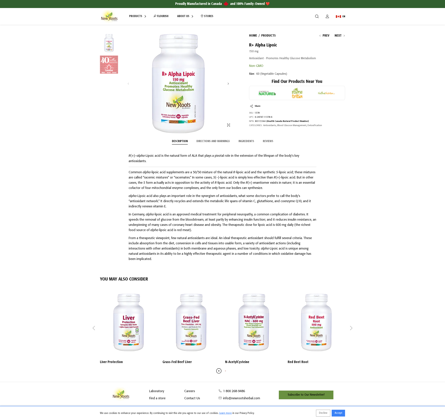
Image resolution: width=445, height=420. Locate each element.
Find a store (157, 398)
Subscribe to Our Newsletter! (306, 394)
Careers (189, 391)
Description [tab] (180, 141)
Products (268, 35)
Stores (208, 16)
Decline (323, 413)
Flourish (162, 16)
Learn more (225, 413)
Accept (338, 413)
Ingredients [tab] (246, 141)
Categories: (255, 125)
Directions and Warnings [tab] (213, 141)
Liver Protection (111, 362)
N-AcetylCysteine (237, 362)
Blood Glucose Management (291, 125)
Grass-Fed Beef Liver (177, 362)
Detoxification (315, 125)
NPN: (251, 121)
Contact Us (192, 398)
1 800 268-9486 (234, 391)
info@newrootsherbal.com (241, 398)
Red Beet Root (298, 362)
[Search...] (317, 16)
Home (253, 35)
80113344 (282, 121)
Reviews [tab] (268, 141)
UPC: (251, 117)
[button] (228, 84)
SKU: (251, 113)
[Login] (327, 16)
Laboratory (156, 391)
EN (343, 16)
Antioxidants (269, 125)
